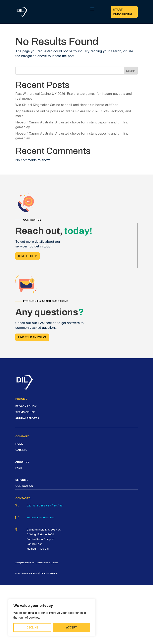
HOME (19, 443)
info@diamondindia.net (41, 517)
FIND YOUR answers (32, 337)
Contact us (24, 485)
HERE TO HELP (27, 256)
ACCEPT (71, 627)
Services (21, 479)
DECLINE (32, 627)
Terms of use (25, 412)
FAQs (18, 467)
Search (130, 70)
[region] (52, 617)
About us (22, 461)
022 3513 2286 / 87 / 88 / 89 (45, 505)
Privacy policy (25, 406)
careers (21, 449)
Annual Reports (27, 418)
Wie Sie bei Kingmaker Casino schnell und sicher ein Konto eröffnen (66, 105)
